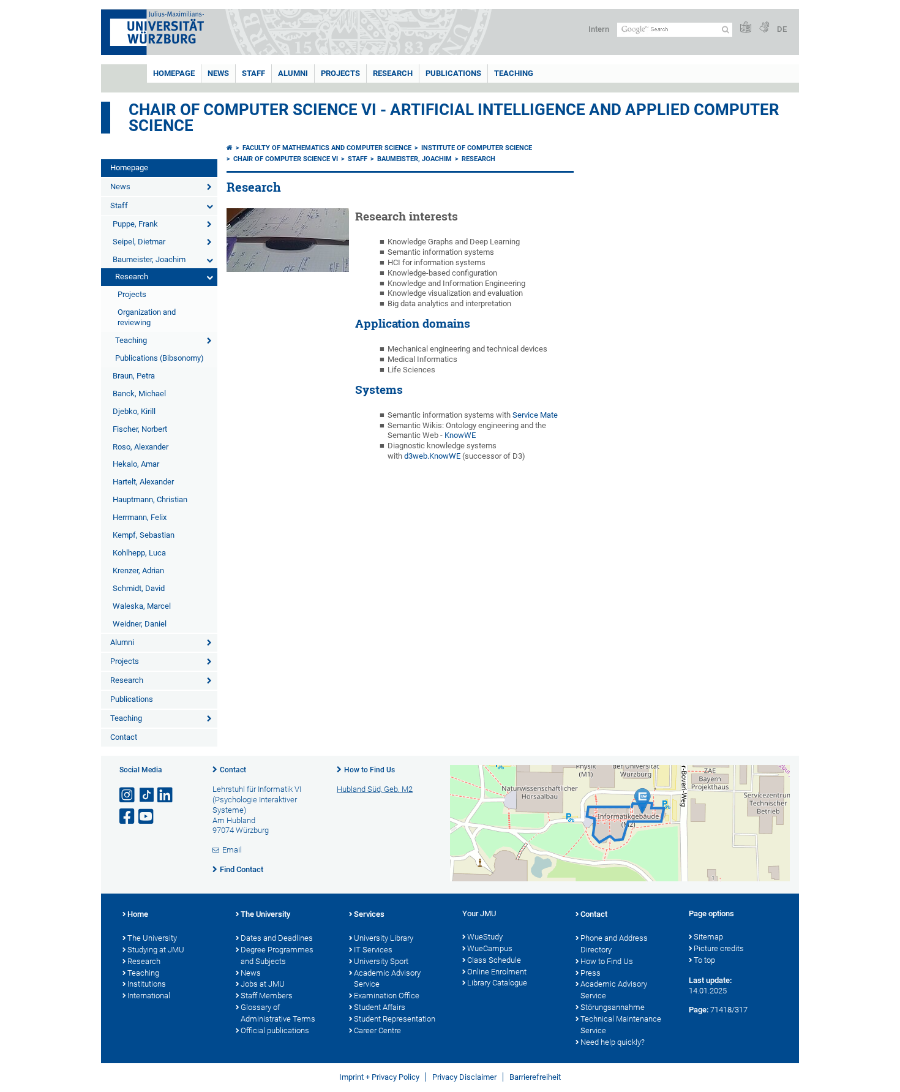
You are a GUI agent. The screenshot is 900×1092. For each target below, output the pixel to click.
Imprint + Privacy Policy (379, 1077)
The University (152, 938)
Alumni (293, 73)
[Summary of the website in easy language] (745, 27)
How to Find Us (369, 770)
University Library (383, 938)
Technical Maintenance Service (620, 1024)
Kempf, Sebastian (143, 535)
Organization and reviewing (147, 317)
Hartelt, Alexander (143, 481)
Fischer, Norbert (140, 429)
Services (369, 914)
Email (232, 849)
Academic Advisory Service (387, 978)
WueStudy (485, 936)
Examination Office (386, 995)
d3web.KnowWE (432, 456)
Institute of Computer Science (476, 148)
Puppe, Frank (135, 223)
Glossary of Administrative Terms (278, 1013)
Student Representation (394, 1018)
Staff (253, 73)
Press (590, 972)
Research (393, 73)
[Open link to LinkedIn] (165, 795)
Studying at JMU (155, 949)
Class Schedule (494, 960)
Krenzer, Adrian (138, 570)
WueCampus (489, 948)
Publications (453, 73)
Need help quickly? (612, 1042)
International (148, 995)
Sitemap (708, 936)
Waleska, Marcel (142, 606)
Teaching (513, 73)
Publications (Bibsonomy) (159, 358)
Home (137, 914)
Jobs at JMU (263, 983)
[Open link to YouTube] (147, 816)
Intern (598, 29)
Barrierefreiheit (535, 1077)
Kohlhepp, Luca (139, 552)
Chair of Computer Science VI (285, 159)
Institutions (146, 983)
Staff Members (267, 995)
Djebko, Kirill (134, 411)
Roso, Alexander (140, 446)
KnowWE (460, 435)
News (218, 73)
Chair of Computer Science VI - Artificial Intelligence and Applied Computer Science (454, 117)
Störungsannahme (612, 1007)
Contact (123, 737)
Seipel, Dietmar (139, 241)
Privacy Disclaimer (464, 1077)
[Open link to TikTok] (147, 795)
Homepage (174, 73)
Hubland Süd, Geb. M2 (375, 789)
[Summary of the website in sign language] (764, 27)
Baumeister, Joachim (149, 259)
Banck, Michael (139, 393)
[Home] (230, 148)
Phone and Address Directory (614, 943)
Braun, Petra (134, 375)
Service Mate (535, 415)
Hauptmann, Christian (150, 499)
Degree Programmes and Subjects (277, 955)
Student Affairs (379, 1007)
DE (782, 29)
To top (704, 960)
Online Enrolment (497, 971)
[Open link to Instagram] (128, 795)
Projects (340, 73)
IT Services (373, 949)
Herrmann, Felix (140, 517)
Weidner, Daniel (140, 623)
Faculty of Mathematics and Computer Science (326, 148)
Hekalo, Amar (136, 464)
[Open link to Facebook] (128, 816)
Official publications (275, 1030)
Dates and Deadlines (277, 938)
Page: (698, 1009)
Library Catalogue (497, 982)
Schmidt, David (139, 588)
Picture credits (719, 948)
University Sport (381, 961)
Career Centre (377, 1030)
